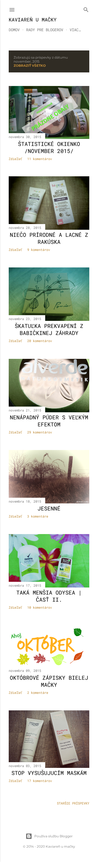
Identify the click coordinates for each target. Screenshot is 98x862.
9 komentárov (38, 249)
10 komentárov (39, 607)
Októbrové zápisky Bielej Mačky (49, 681)
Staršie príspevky (73, 803)
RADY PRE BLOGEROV (44, 29)
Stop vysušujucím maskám (49, 772)
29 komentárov (39, 432)
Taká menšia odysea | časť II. (49, 596)
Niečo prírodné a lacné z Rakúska (49, 238)
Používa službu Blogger (53, 836)
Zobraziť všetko (30, 65)
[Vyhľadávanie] (86, 8)
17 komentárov (39, 780)
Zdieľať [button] (15, 159)
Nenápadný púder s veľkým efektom (49, 421)
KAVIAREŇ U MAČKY (33, 19)
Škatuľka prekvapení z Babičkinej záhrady (49, 329)
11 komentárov (39, 159)
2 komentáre (37, 692)
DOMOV (14, 29)
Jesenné (49, 508)
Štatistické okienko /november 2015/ (49, 147)
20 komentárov (39, 341)
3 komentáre (37, 516)
